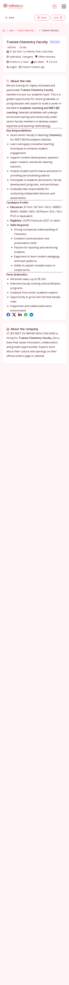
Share (44, 17)
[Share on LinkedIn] (20, 315)
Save (56, 17)
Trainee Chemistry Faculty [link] (51, 30)
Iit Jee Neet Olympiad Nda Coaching (27, 30)
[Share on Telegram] (31, 315)
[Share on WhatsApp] (26, 315)
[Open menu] (64, 6)
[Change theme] (54, 6)
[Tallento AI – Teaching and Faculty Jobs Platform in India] (13, 6)
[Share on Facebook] (8, 315)
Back (11, 17)
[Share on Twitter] (14, 315)
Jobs (11, 30)
